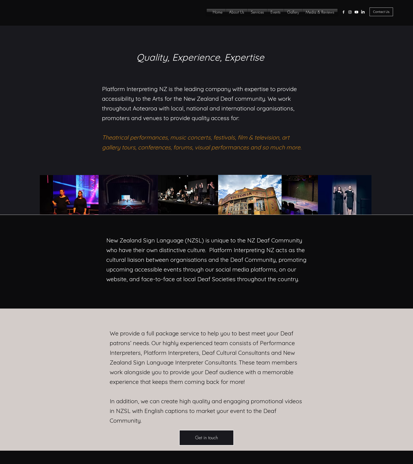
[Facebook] (343, 12)
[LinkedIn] (363, 12)
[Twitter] (356, 12)
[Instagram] (350, 12)
